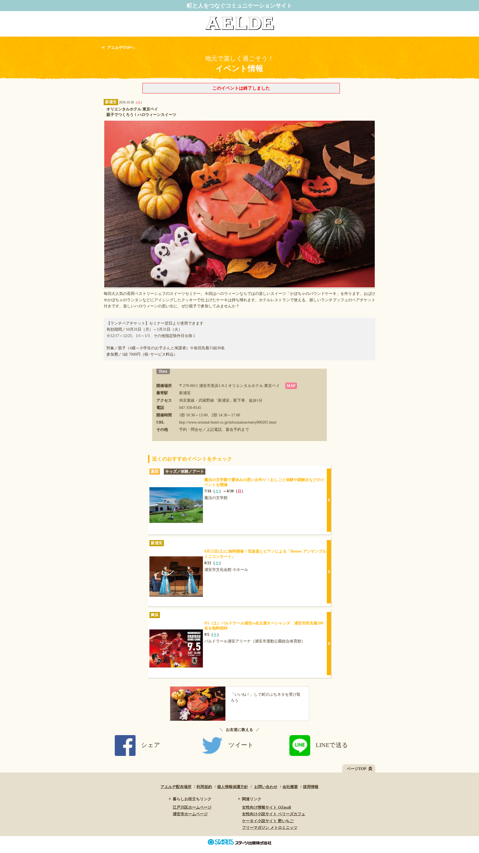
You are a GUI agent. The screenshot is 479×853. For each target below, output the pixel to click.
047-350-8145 (190, 408)
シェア (150, 744)
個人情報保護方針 (232, 787)
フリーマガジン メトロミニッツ (269, 828)
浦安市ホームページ (190, 814)
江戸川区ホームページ (192, 807)
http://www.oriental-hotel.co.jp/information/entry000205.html (227, 422)
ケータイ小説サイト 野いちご (268, 821)
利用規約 (204, 787)
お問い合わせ (265, 787)
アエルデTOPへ (121, 48)
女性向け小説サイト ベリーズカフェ (273, 814)
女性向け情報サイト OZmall (266, 807)
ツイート (241, 744)
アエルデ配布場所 (176, 787)
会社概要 (290, 787)
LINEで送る (332, 744)
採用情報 (311, 787)
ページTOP (356, 769)
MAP (291, 386)
